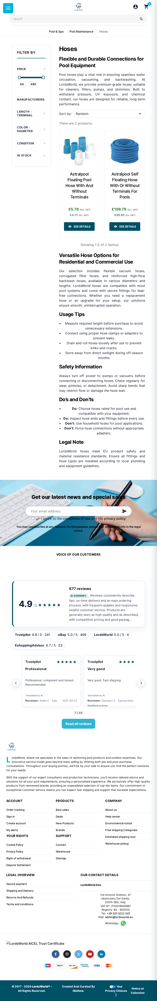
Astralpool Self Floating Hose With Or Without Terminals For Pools (125, 185)
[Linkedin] (101, 954)
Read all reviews (78, 724)
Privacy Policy (14, 851)
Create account (16, 823)
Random (82, 114)
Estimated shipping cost (120, 836)
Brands (60, 830)
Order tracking (15, 809)
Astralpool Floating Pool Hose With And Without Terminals (79, 185)
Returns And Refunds (19, 897)
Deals (59, 816)
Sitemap (61, 858)
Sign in (10, 816)
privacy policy (115, 518)
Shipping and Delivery (20, 890)
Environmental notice (118, 823)
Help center (112, 816)
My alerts (12, 830)
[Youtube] (90, 954)
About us (111, 809)
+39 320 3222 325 (118, 913)
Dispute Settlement (18, 865)
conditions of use (76, 518)
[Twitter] (78, 954)
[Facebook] (56, 954)
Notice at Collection (138, 990)
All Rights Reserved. (32, 990)
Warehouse (63, 851)
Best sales (62, 809)
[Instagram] (67, 954)
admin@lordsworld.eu (119, 917)
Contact (61, 844)
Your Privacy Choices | (116, 990)
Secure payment (16, 884)
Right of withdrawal (18, 858)
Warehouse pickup (117, 843)
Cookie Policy (14, 844)
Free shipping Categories (121, 830)
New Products (65, 823)
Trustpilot (33, 662)
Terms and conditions (19, 904)
